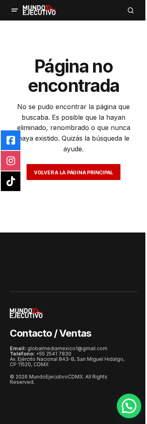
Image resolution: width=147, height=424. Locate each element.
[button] (15, 10)
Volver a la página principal (73, 172)
